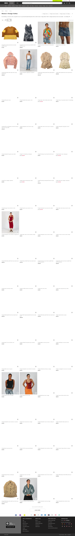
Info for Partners (50, 526)
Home (2, 10)
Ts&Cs (65, 534)
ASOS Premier (25, 524)
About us (36, 520)
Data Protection (25, 529)
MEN (17, 3)
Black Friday (50, 524)
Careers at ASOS (37, 521)
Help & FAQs (65, 0)
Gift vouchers (50, 521)
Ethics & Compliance (26, 531)
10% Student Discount (26, 526)
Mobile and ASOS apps (51, 520)
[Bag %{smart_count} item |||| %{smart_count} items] (69, 3)
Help (23, 520)
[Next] (72, 14)
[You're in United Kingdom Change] (69, 1)
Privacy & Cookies (61, 534)
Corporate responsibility (38, 523)
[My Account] (64, 3)
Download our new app (57, 0)
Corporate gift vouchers (51, 523)
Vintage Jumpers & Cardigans (65, 13)
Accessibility (69, 534)
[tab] (6, 6)
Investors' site (37, 524)
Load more (37, 510)
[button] (62, 526)
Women (6, 10)
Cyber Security (37, 526)
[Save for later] (18, 42)
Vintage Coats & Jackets (54, 13)
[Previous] (41, 14)
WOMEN (11, 3)
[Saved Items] (67, 3)
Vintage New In (45, 13)
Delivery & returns (25, 523)
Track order (24, 521)
